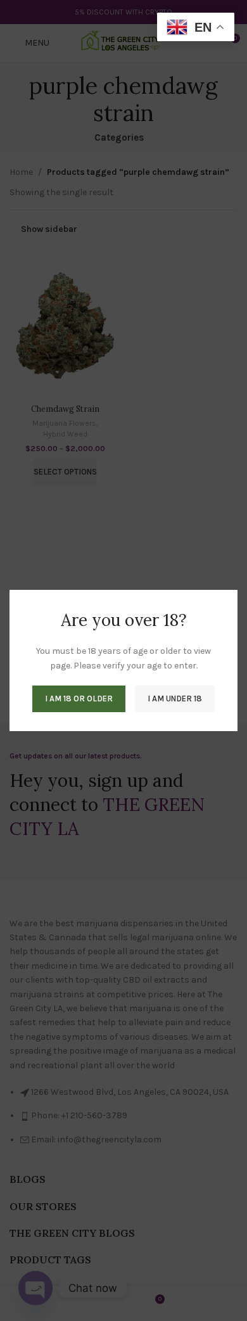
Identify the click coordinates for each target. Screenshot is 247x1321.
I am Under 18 (175, 698)
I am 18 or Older (79, 698)
